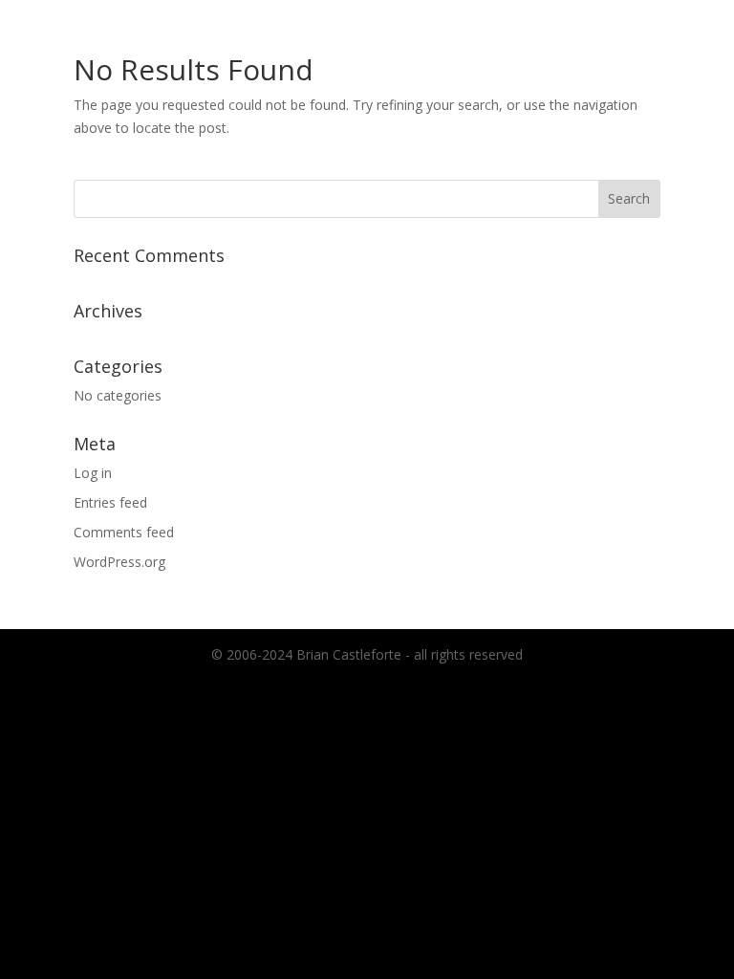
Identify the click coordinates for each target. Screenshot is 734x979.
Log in (93, 473)
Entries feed (110, 502)
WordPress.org (119, 562)
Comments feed (124, 532)
